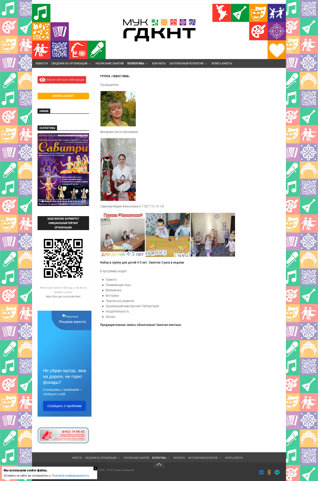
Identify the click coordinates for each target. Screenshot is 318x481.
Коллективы (135, 63)
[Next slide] (84, 170)
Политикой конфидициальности (70, 475)
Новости (42, 63)
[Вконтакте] (261, 472)
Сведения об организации (69, 63)
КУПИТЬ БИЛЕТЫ (222, 63)
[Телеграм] (277, 472)
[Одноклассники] (269, 472)
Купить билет (63, 95)
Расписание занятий (110, 63)
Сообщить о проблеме (64, 406)
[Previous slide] (42, 170)
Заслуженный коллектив (186, 63)
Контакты (159, 63)
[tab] (43, 201)
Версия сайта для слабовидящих (65, 79)
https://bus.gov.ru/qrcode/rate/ (63, 296)
